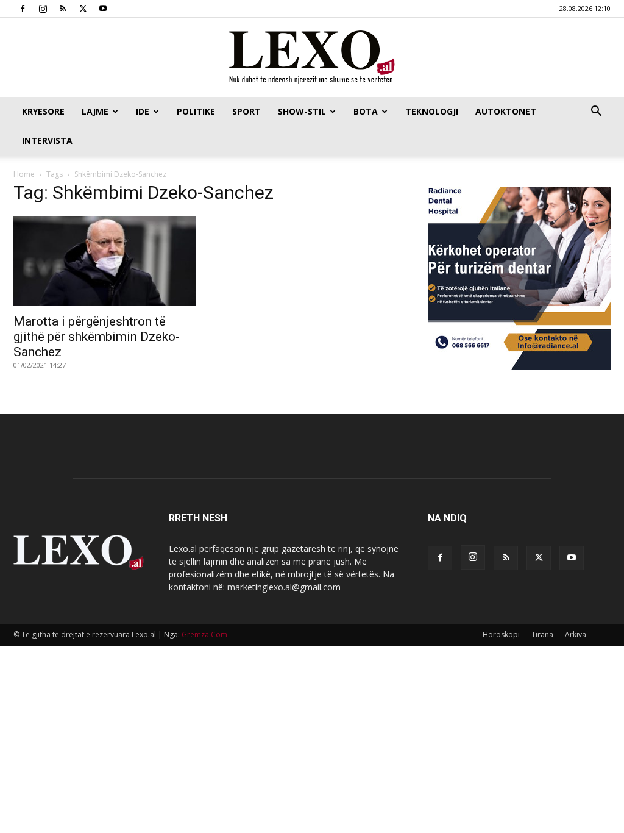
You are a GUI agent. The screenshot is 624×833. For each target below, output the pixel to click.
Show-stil (302, 111)
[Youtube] (103, 8)
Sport (246, 111)
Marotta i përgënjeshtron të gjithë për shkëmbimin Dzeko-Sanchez (96, 336)
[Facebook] (22, 8)
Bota (365, 111)
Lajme (95, 111)
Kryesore (43, 111)
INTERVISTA (47, 140)
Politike (196, 111)
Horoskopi (501, 634)
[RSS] (63, 8)
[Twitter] (83, 8)
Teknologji (431, 111)
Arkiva (575, 634)
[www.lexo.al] (312, 57)
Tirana (542, 634)
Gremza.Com (204, 634)
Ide (142, 111)
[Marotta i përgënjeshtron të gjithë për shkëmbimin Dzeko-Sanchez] (104, 261)
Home (24, 174)
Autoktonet (505, 111)
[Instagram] (43, 8)
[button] (596, 112)
